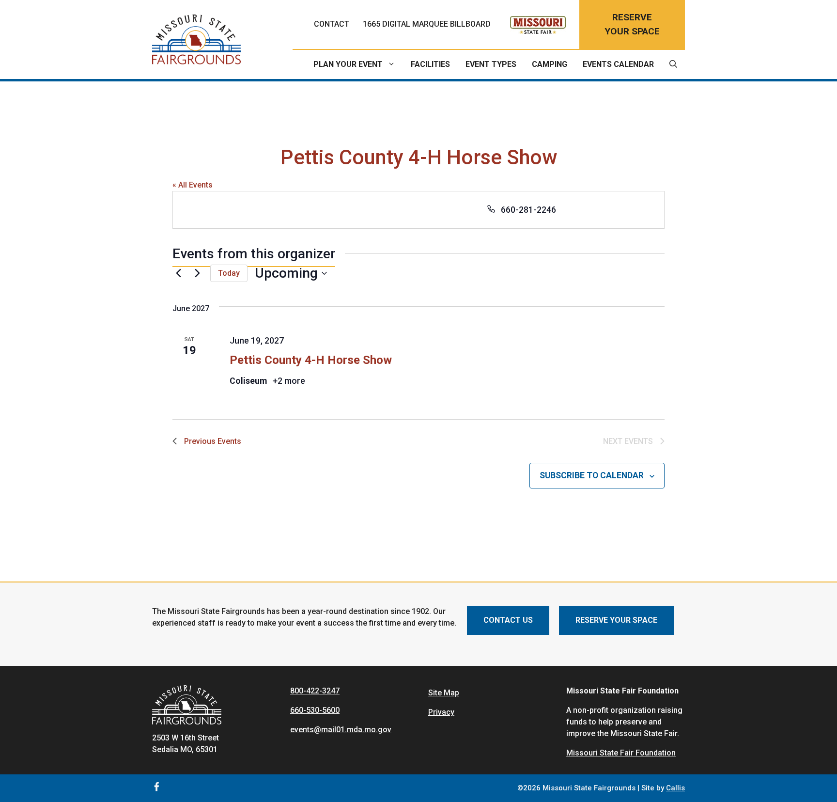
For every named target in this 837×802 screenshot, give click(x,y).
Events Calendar (618, 64)
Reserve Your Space (616, 620)
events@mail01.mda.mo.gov (340, 729)
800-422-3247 (315, 690)
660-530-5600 (315, 710)
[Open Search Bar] (673, 64)
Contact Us (508, 620)
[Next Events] (197, 273)
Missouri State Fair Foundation (621, 752)
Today (229, 273)
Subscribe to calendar (592, 475)
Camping (549, 64)
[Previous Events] (178, 273)
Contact (331, 24)
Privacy (441, 712)
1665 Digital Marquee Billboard (427, 24)
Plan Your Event (348, 64)
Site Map (443, 692)
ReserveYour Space (632, 24)
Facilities (430, 64)
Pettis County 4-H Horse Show (311, 360)
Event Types (490, 64)
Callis (675, 788)
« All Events (192, 184)
